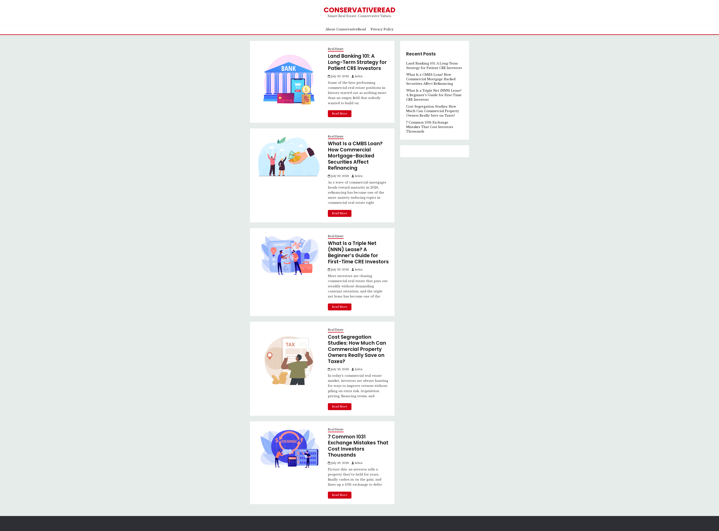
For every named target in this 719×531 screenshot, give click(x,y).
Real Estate (336, 49)
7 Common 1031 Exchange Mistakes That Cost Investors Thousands (358, 445)
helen (358, 76)
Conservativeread (359, 10)
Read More (339, 113)
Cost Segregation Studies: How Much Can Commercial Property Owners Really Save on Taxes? (357, 349)
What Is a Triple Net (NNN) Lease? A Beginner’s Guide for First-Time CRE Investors (358, 252)
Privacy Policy (382, 29)
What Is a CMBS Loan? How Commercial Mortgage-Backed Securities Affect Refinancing (355, 155)
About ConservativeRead (345, 29)
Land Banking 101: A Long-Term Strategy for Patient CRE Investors (357, 62)
